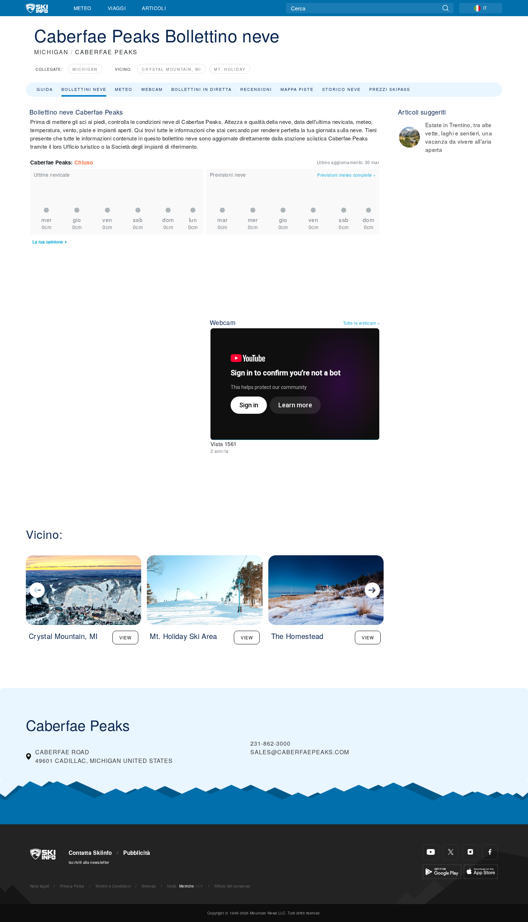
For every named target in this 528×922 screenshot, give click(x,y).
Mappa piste (297, 89)
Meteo (83, 7)
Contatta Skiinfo (90, 853)
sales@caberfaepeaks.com (299, 752)
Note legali (39, 886)
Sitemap (149, 886)
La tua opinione (47, 242)
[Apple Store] (481, 871)
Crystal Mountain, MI (171, 69)
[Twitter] (450, 852)
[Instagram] (470, 852)
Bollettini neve (83, 89)
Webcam (152, 89)
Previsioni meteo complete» (346, 175)
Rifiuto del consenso (232, 886)
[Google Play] (442, 871)
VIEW (125, 637)
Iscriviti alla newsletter (89, 862)
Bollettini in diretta (201, 89)
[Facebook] (490, 852)
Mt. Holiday (230, 69)
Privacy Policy (72, 886)
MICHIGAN (51, 52)
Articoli (154, 7)
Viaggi (117, 7)
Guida (45, 89)
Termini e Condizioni (112, 886)
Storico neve (341, 89)
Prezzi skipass (389, 89)
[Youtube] (431, 852)
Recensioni (256, 89)
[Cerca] (445, 8)
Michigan (85, 69)
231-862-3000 (270, 743)
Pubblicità (136, 853)
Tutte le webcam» (361, 323)
